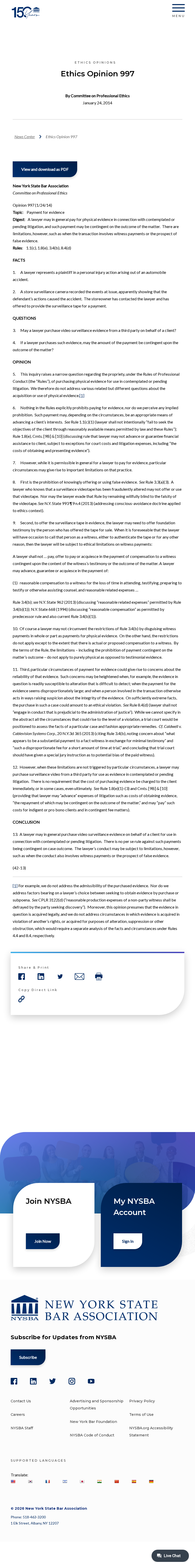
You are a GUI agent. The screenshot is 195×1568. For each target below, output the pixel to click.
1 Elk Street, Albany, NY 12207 (35, 1523)
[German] (151, 1481)
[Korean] (30, 1481)
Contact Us (21, 1401)
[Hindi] (99, 1481)
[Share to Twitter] (60, 976)
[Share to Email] (79, 976)
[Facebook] (14, 1381)
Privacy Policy (142, 1401)
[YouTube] (91, 1381)
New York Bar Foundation (93, 1421)
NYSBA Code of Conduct (92, 1435)
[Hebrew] (64, 1481)
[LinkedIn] (33, 1381)
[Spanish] (134, 1481)
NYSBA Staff (22, 1428)
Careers (18, 1414)
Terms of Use (141, 1414)
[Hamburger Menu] (178, 9)
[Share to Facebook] (21, 976)
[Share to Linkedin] (41, 976)
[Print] (98, 976)
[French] (47, 1481)
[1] (81, 395)
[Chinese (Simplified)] (116, 1481)
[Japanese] (82, 1481)
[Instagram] (72, 1381)
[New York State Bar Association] (26, 16)
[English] (13, 1481)
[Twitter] (52, 1381)
